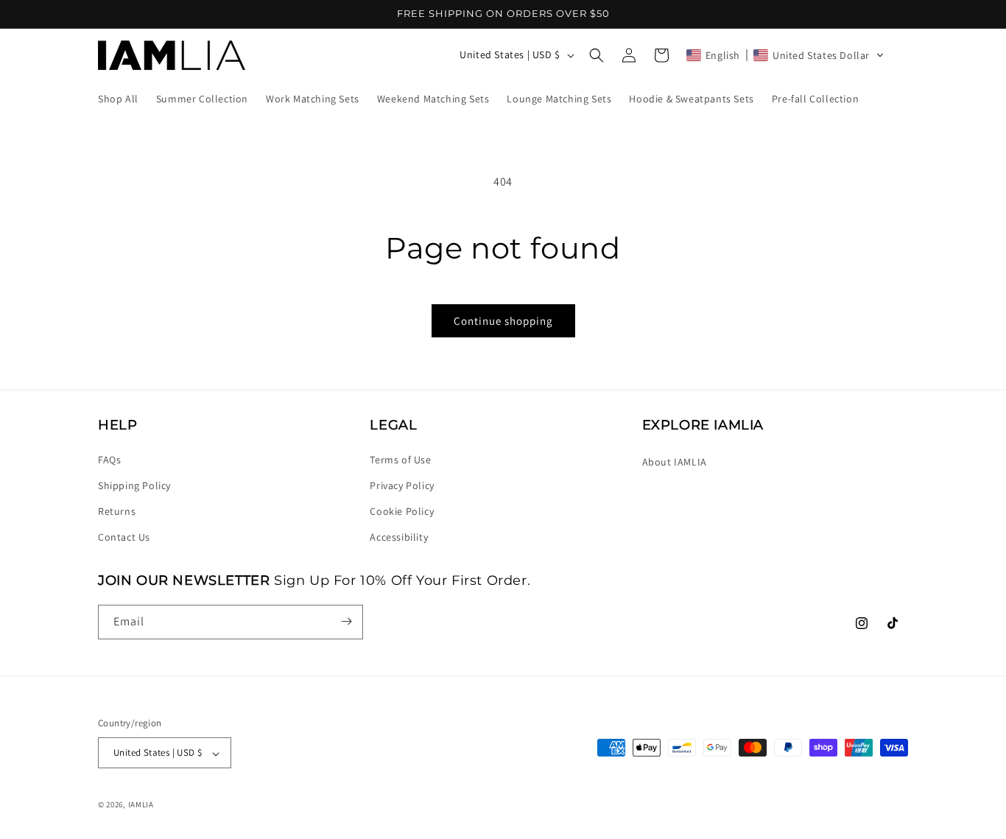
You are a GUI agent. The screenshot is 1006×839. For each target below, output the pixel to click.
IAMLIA (141, 805)
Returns (117, 510)
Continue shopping (503, 321)
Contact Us (124, 537)
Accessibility (399, 537)
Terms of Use (400, 459)
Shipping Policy (134, 484)
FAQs (109, 459)
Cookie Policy (402, 510)
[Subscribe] (346, 621)
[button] (596, 55)
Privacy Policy (402, 484)
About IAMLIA (674, 461)
